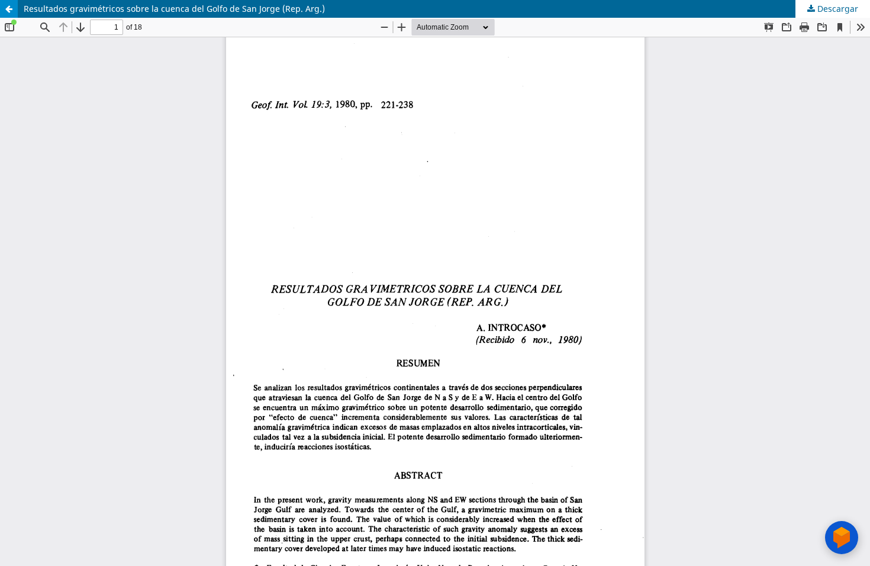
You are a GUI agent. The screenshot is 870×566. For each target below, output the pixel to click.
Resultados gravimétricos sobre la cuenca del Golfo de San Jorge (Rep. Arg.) (174, 8)
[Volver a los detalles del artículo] (9, 9)
